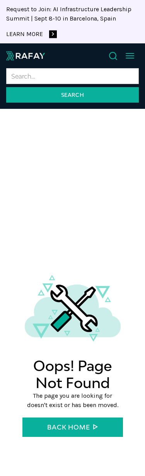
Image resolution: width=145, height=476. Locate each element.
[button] (130, 55)
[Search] (113, 56)
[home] (25, 55)
